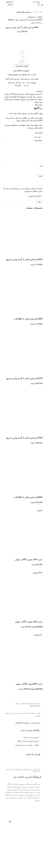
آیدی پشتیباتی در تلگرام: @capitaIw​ (27, 723)
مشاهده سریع (39, 268)
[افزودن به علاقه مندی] (39, 255)
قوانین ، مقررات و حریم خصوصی (26, 745)
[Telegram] (37, 763)
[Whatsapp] (31, 763)
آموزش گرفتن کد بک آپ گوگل (27, 741)
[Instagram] (26, 763)
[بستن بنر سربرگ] (41, 817)
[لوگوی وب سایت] (22, 3)
